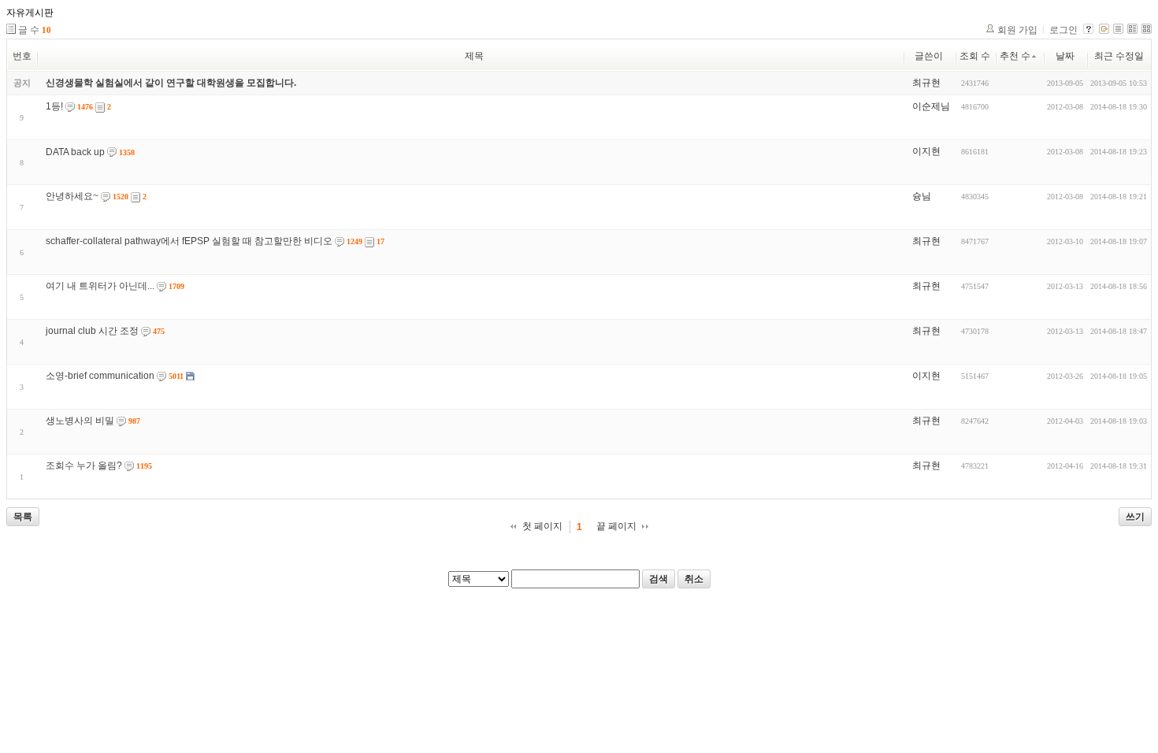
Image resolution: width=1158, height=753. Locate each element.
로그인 (1063, 29)
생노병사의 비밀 (80, 420)
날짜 (1065, 55)
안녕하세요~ (72, 196)
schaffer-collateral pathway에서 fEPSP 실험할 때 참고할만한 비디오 (189, 241)
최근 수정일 (1119, 55)
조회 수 (974, 55)
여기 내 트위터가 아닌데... (100, 285)
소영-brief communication (100, 375)
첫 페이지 (542, 526)
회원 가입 (1017, 29)
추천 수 (1015, 55)
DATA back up (75, 152)
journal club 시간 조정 (92, 330)
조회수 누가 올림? (84, 465)
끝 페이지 (616, 526)
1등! (54, 106)
